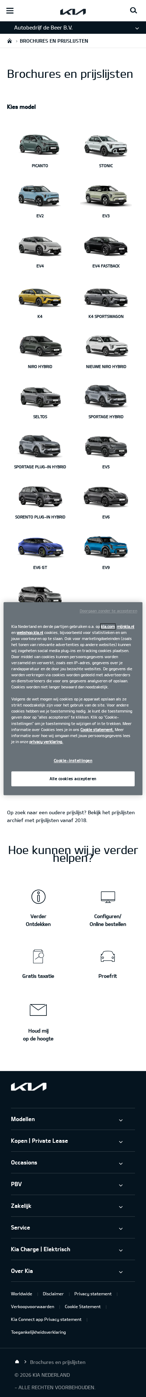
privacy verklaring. (46, 741)
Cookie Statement (83, 1306)
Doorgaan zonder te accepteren (108, 610)
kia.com (108, 626)
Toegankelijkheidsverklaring (38, 1331)
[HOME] (9, 40)
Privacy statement (93, 1293)
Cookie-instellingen (73, 760)
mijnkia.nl (125, 626)
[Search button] (133, 10)
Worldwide (21, 1293)
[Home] (17, 1362)
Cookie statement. (97, 729)
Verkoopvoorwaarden (32, 1306)
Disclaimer (53, 1293)
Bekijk (94, 812)
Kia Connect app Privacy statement (46, 1319)
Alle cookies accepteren (73, 778)
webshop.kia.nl (30, 632)
